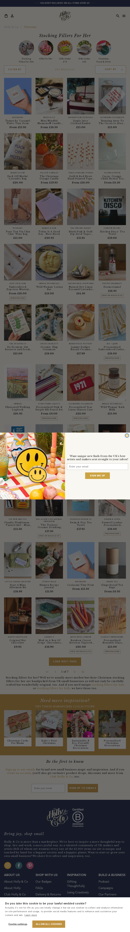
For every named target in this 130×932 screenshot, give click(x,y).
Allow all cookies (49, 924)
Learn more (31, 915)
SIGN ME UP (97, 475)
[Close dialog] (127, 436)
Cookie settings (17, 924)
